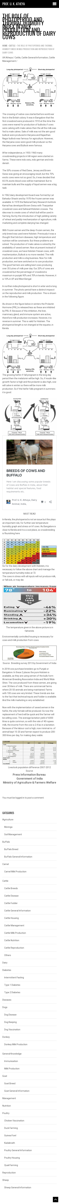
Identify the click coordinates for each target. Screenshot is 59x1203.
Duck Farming (11, 1128)
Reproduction (9, 1172)
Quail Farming (11, 1165)
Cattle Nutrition (11, 940)
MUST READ (29, 513)
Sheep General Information (17, 1187)
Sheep (5, 1180)
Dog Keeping (10, 1022)
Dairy (4, 962)
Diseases (6, 1000)
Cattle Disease (11, 896)
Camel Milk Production (15, 871)
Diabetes (6, 970)
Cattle (12, 45)
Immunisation (11, 1061)
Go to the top (55, 1199)
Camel (5, 864)
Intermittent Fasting (14, 977)
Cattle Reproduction (14, 948)
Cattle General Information (35, 57)
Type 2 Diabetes (12, 992)
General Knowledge (12, 1053)
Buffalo (6, 842)
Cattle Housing (11, 918)
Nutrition (6, 1105)
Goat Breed (9, 1083)
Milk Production (12, 1068)
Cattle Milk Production (15, 933)
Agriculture (7, 819)
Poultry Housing (12, 1158)
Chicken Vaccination (14, 1120)
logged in (19, 797)
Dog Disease (10, 1014)
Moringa (8, 827)
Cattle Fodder (11, 903)
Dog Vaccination (12, 1029)
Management (9, 1098)
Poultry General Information (18, 1150)
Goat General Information (16, 1091)
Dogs (4, 1007)
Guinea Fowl (10, 1135)
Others (7, 955)
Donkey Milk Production (15, 1044)
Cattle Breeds (11, 888)
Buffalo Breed (11, 849)
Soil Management (13, 834)
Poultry (5, 1113)
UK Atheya (7, 57)
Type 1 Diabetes (12, 985)
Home (4, 45)
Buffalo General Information (18, 856)
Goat (4, 1076)
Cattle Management (14, 925)
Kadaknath (9, 1143)
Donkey (6, 1037)
